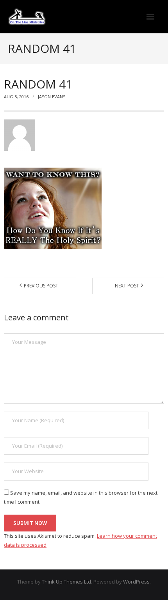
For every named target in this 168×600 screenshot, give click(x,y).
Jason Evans (51, 96)
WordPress (136, 581)
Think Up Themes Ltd (66, 581)
